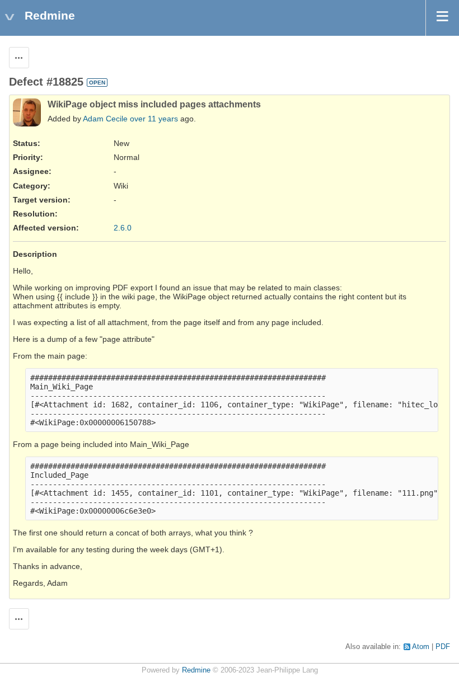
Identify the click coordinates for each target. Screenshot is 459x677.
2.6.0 (123, 227)
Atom (420, 647)
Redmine (196, 670)
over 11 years (154, 118)
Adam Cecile (105, 118)
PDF (442, 647)
